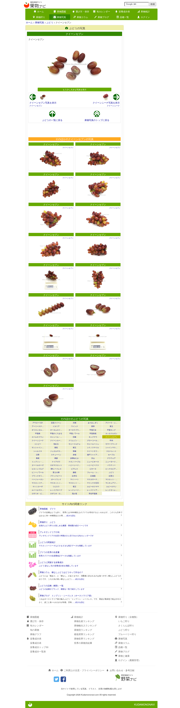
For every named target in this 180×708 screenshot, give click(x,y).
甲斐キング (111, 430)
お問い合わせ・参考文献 (122, 670)
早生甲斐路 (93, 493)
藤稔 (74, 472)
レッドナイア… (93, 490)
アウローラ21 (37, 422)
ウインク (74, 426)
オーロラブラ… (74, 430)
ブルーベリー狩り (127, 634)
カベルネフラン (38, 437)
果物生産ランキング (84, 621)
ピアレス (74, 469)
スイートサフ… (93, 451)
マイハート (74, 479)
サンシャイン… (38, 447)
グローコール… (93, 440)
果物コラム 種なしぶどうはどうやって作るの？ (61, 572)
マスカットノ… (56, 483)
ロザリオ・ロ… (56, 493)
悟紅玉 (56, 444)
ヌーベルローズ (38, 465)
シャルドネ (37, 451)
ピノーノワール (38, 472)
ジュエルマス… (56, 451)
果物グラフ (35, 634)
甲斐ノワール (74, 433)
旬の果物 (34, 629)
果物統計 (145, 11)
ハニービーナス (93, 465)
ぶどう (49, 22)
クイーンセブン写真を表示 (42, 102)
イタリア (56, 426)
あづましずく (93, 422)
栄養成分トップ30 (39, 647)
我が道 (74, 493)
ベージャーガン (38, 479)
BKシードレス (56, 469)
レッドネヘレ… (111, 490)
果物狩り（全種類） (128, 617)
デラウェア (111, 458)
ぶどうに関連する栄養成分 (51, 562)
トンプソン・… (38, 461)
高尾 (37, 458)
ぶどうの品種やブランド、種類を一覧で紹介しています (62, 589)
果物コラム (82, 17)
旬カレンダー (103, 11)
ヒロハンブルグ (38, 469)
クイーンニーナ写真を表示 (106, 102)
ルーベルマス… (38, 490)
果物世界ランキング (84, 638)
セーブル (111, 454)
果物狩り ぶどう (48, 522)
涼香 (37, 454)
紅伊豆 (74, 476)
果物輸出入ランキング (85, 625)
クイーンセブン (35, 105)
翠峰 (74, 451)
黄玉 (111, 426)
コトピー (37, 444)
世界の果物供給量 (83, 643)
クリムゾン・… (74, 440)
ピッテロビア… (111, 469)
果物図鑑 (61, 11)
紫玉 (74, 447)
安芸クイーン (56, 422)
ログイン (145, 17)
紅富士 (111, 476)
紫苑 (56, 447)
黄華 (93, 426)
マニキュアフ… (111, 483)
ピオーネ (93, 469)
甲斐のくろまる (56, 433)
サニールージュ (93, 444)
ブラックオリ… (38, 476)
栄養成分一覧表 (38, 651)
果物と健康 (124, 655)
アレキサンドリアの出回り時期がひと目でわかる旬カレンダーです (66, 535)
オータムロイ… (56, 430)
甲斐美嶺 (93, 433)
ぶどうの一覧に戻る (52, 120)
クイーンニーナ (113, 105)
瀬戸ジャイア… (93, 454)
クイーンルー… (56, 440)
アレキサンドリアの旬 (49, 532)
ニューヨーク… (111, 461)
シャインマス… (111, 447)
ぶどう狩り (124, 629)
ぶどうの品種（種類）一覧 (51, 585)
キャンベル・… (56, 437)
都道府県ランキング (84, 634)
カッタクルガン (111, 433)
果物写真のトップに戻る (97, 120)
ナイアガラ (56, 461)
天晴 (74, 422)
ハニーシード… (74, 465)
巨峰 (74, 437)
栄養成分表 (124, 11)
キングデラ (93, 437)
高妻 (56, 458)
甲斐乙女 (93, 430)
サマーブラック (111, 444)
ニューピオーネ (93, 461)
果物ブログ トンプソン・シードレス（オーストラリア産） (66, 595)
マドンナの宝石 (93, 483)
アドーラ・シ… (111, 422)
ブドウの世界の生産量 (49, 552)
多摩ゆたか (74, 458)
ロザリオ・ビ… (38, 493)
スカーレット (111, 451)
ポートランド (56, 479)
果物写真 (61, 17)
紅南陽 (92, 476)
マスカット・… (111, 479)
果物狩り (40, 17)
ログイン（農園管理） (129, 660)
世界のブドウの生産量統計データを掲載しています (60, 555)
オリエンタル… (38, 430)
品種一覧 (124, 17)
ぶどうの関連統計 (48, 542)
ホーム (40, 11)
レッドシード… (74, 490)
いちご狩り (124, 621)
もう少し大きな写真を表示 (74, 89)
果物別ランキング (83, 629)
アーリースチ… (38, 426)
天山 (93, 458)
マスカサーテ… (93, 479)
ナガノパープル (74, 461)
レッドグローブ (56, 490)
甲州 (111, 440)
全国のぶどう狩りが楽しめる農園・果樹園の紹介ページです (63, 525)
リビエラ (56, 486)
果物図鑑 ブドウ (48, 508)
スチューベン (56, 454)
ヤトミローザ (38, 486)
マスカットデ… (38, 483)
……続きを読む (69, 515)
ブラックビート (56, 476)
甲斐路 (37, 433)
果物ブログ (103, 17)
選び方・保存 (82, 11)
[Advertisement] (74, 130)
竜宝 (74, 486)
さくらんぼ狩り (126, 625)
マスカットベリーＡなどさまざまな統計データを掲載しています (65, 545)
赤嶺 (74, 454)
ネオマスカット (56, 465)
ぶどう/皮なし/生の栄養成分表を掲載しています (58, 565)
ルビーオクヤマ (93, 486)
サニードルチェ (74, 444)
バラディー (111, 465)
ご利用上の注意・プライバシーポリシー (84, 670)
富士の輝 (56, 472)
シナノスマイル (93, 447)
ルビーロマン (111, 486)
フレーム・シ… (93, 472)
